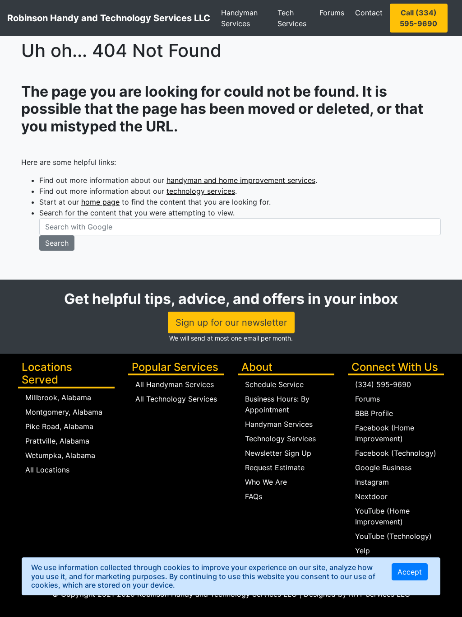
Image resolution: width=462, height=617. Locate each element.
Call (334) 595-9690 (418, 18)
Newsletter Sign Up (278, 453)
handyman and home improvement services (240, 180)
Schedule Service (274, 384)
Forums (331, 12)
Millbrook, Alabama (58, 397)
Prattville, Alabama (57, 440)
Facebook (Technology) (395, 453)
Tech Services (291, 18)
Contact (369, 12)
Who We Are (266, 481)
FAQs (253, 496)
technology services (200, 191)
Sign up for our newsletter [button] (231, 322)
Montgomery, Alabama (63, 411)
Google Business (383, 467)
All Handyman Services (174, 384)
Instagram (372, 481)
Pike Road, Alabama (59, 426)
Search (57, 243)
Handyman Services (239, 18)
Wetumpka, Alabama (60, 455)
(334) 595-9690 (383, 384)
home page (100, 201)
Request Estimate (275, 467)
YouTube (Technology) (393, 536)
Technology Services (280, 438)
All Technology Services (176, 398)
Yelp (362, 550)
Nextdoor (371, 496)
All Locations (47, 469)
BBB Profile (374, 413)
